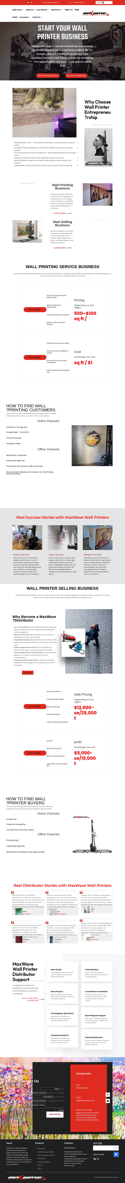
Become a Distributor (76, 76)
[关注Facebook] (31, 2)
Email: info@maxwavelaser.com (51, 2)
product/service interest (54, 1101)
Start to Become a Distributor (30, 999)
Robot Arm (41, 1159)
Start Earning (34, 309)
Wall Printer (41, 1149)
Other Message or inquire (54, 1108)
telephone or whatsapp (54, 1093)
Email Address (58, 1097)
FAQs (39, 1169)
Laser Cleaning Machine (45, 1155)
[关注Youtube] (27, 2)
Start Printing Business (48, 76)
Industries (36, 17)
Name (61, 1089)
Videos (39, 1165)
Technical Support (43, 1162)
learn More (60, 213)
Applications (17, 9)
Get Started (27, 672)
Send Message (55, 1114)
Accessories (24, 17)
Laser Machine (41, 9)
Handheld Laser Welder (45, 1152)
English (99, 2)
